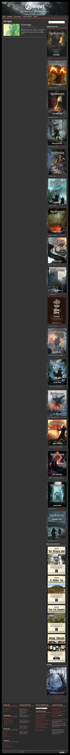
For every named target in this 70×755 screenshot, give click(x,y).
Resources (9, 16)
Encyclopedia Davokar (40, 730)
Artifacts (6, 743)
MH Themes (22, 752)
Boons (6, 733)
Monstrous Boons (9, 720)
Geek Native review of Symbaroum (59, 711)
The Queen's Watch (24, 730)
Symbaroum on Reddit (56, 712)
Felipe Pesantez (60, 722)
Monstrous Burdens (10, 721)
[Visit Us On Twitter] (60, 752)
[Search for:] (57, 22)
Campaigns (7, 708)
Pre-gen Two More (23, 725)
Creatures (7, 718)
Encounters (7, 709)
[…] (24, 33)
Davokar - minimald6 (53, 697)
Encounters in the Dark (40, 718)
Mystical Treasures (8, 746)
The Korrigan (26, 25)
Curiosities (7, 745)
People (6, 724)
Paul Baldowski (32, 27)
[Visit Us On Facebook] (62, 752)
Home (4, 16)
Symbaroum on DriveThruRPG (58, 714)
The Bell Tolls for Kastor (41, 725)
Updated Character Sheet (41, 717)
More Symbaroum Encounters (42, 723)
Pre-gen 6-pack (23, 708)
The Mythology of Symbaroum (42, 724)
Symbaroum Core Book (52, 58)
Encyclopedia (17, 16)
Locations (6, 711)
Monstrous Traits (9, 723)
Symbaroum (54, 715)
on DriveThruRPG (62, 58)
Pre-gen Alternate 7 (24, 719)
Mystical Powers (8, 736)
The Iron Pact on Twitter (57, 708)
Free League (54, 716)
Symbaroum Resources (40, 714)
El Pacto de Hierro (27, 16)
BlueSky (35, 16)
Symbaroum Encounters (41, 716)
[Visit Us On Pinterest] (63, 752)
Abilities (6, 732)
